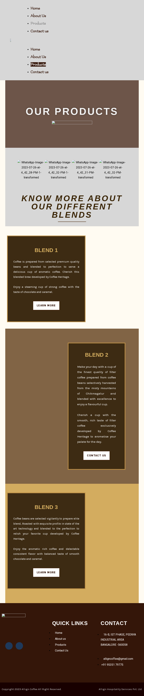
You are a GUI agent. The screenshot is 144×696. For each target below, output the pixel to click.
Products (38, 23)
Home (35, 8)
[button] (83, 40)
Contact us (39, 31)
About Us (38, 16)
